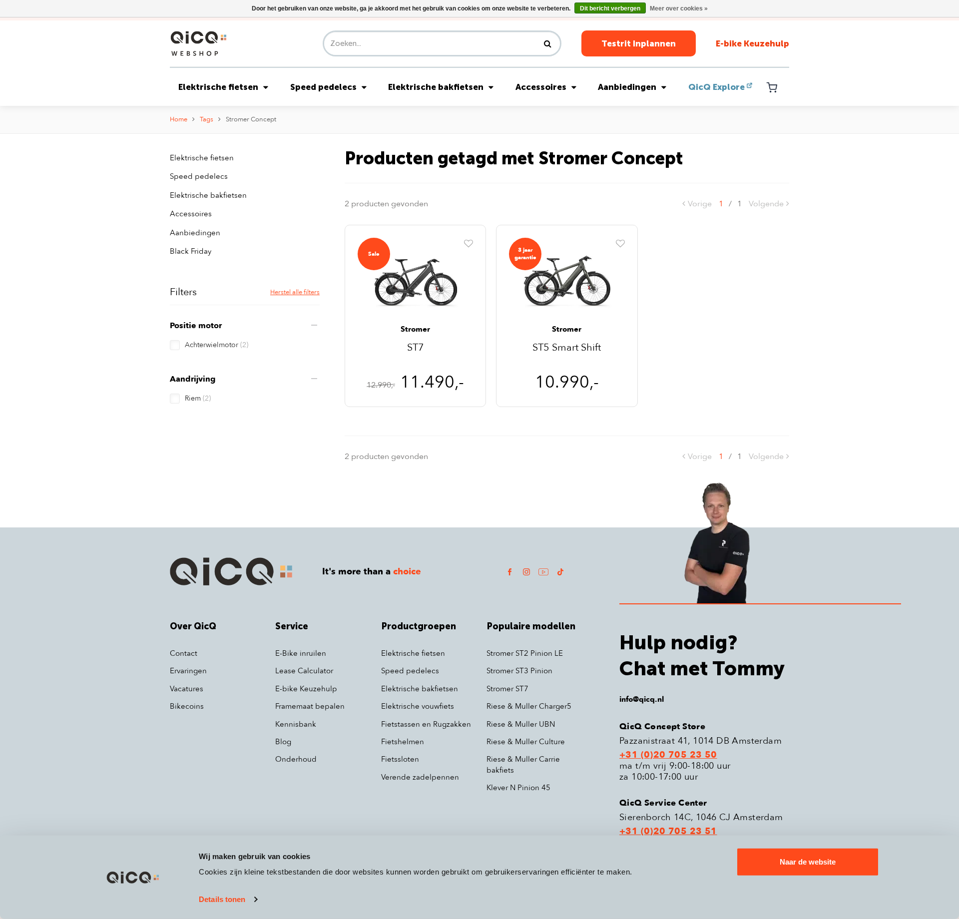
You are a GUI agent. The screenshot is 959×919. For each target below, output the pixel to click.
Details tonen (222, 899)
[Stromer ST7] (415, 280)
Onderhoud (296, 759)
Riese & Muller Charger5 (528, 706)
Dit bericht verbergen (610, 8)
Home (178, 119)
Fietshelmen (402, 742)
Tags (206, 119)
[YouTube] (543, 571)
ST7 (415, 348)
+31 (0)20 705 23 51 (668, 831)
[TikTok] (560, 571)
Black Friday (190, 251)
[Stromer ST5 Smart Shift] (566, 280)
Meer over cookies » (679, 8)
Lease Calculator (304, 671)
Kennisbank (295, 724)
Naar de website (808, 862)
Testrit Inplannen (638, 43)
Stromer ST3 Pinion (519, 671)
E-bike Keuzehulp (752, 43)
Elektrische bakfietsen (435, 87)
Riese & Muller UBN (520, 724)
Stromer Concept (251, 119)
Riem (198, 398)
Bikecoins (187, 706)
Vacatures (186, 689)
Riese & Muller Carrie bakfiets (523, 764)
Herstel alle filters (295, 292)
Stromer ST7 (507, 689)
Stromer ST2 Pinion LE (524, 653)
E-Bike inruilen (300, 653)
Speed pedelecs (323, 87)
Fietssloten (400, 759)
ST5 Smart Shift (566, 348)
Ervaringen (188, 671)
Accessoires (540, 87)
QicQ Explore (716, 87)
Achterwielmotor (216, 345)
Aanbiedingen (627, 87)
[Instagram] (526, 571)
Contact (183, 653)
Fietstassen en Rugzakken (426, 724)
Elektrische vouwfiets (417, 706)
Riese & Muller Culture (525, 742)
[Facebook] (509, 571)
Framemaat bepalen (310, 706)
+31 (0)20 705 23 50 (668, 755)
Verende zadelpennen (420, 777)
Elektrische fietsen (218, 87)
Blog (283, 742)
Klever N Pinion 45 (518, 788)
